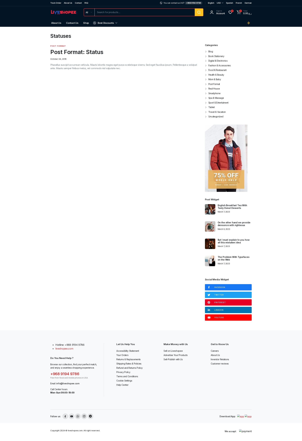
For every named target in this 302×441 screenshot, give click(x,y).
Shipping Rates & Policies (128, 363)
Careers (215, 350)
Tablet (211, 107)
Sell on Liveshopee (173, 350)
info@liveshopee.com (67, 383)
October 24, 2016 (58, 59)
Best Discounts (106, 22)
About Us (68, 3)
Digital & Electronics (218, 60)
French (239, 3)
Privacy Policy (123, 372)
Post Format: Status (76, 52)
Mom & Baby (214, 79)
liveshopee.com (64, 348)
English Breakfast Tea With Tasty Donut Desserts (232, 206)
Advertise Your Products (176, 355)
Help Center (122, 385)
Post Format (58, 46)
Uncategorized (215, 116)
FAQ (86, 3)
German (248, 3)
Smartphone (214, 93)
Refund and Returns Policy (129, 368)
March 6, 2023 (224, 229)
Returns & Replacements (128, 359)
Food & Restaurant (217, 70)
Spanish (229, 3)
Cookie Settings (124, 380)
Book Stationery (216, 56)
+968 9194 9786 (193, 3)
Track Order (55, 3)
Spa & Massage (216, 98)
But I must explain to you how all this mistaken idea (234, 241)
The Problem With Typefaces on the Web (233, 258)
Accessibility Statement (127, 350)
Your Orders (122, 355)
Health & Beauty (216, 74)
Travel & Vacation (217, 112)
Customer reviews (220, 363)
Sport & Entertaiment (218, 102)
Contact (78, 3)
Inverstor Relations (220, 359)
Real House (214, 88)
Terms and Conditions (127, 376)
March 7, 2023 (224, 212)
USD (219, 3)
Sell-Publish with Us (173, 359)
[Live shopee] (64, 12)
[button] (244, 12)
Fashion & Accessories (219, 65)
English (211, 3)
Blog (210, 51)
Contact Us (72, 22)
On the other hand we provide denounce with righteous (234, 223)
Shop (86, 22)
